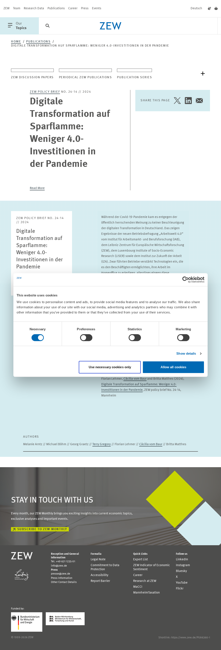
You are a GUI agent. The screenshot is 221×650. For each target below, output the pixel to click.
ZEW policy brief (45, 92)
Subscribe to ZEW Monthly (42, 529)
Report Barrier (100, 581)
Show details (186, 353)
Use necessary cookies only (110, 367)
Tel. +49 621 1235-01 (63, 561)
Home (16, 41)
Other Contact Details (64, 582)
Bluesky (181, 571)
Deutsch (196, 8)
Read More (37, 188)
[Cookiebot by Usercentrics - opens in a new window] (185, 279)
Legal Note (98, 559)
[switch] (86, 337)
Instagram (183, 565)
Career (72, 8)
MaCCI (137, 587)
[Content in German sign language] (209, 8)
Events (96, 8)
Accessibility (99, 575)
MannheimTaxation (146, 592)
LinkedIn (182, 559)
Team (16, 8)
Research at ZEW (144, 581)
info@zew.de (59, 565)
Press (84, 8)
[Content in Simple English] (216, 8)
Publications (56, 8)
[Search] (47, 26)
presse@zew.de (60, 573)
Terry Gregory (101, 444)
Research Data (34, 8)
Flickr (179, 588)
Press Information (61, 578)
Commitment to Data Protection (105, 567)
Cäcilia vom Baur (135, 379)
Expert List (140, 559)
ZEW (6, 8)
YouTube (182, 582)
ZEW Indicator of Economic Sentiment (151, 567)
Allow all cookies (173, 367)
